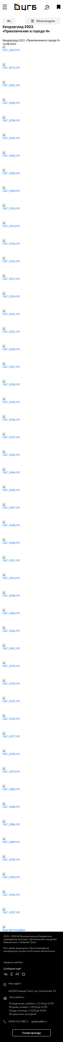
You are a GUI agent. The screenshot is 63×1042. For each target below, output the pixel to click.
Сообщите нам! (12, 968)
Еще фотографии (14, 929)
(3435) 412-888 (17, 1021)
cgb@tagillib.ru (39, 1021)
